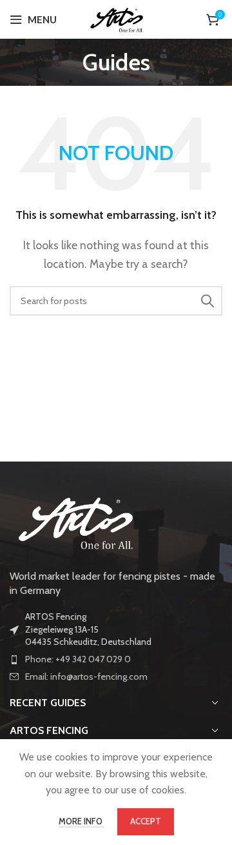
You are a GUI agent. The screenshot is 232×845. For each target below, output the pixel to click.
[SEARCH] (207, 301)
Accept (145, 821)
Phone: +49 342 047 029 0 (78, 659)
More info (81, 821)
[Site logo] (116, 18)
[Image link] (74, 520)
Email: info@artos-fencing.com (86, 676)
